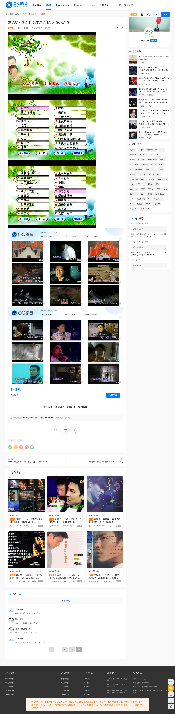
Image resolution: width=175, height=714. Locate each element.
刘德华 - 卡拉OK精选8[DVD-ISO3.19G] (106, 461)
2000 (162, 150)
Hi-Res (91, 5)
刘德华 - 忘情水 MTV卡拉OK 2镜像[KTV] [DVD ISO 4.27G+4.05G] (26, 576)
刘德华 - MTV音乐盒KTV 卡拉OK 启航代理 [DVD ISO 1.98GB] (65, 576)
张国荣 (162, 159)
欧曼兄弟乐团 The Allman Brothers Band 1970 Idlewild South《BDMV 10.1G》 (153, 102)
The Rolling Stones (155, 199)
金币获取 (87, 683)
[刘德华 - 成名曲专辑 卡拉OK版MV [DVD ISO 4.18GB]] (65, 494)
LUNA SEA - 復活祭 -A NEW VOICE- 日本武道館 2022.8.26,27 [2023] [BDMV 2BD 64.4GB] (153, 124)
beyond (132, 174)
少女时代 (133, 155)
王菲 (147, 169)
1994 (157, 184)
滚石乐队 (133, 209)
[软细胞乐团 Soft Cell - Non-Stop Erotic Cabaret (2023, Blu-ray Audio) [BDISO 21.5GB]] (133, 92)
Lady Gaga (160, 194)
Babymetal (134, 189)
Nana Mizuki (162, 179)
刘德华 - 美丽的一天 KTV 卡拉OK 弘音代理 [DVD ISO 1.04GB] (105, 576)
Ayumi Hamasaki (136, 169)
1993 (158, 189)
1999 (131, 184)
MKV (150, 184)
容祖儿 (143, 179)
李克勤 (132, 159)
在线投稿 (87, 679)
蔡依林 (151, 179)
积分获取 (116, 5)
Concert (78, 5)
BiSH (131, 204)
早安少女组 (134, 164)
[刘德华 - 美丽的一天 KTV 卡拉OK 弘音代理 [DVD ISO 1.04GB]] (105, 549)
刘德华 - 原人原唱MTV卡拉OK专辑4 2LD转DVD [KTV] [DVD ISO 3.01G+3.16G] (26, 520)
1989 (161, 169)
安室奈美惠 (141, 199)
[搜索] (148, 14)
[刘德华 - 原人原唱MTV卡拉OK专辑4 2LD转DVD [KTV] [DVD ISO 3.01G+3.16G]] (26, 494)
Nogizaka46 (152, 159)
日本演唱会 (9, 687)
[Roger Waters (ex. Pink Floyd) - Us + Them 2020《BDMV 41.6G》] (133, 81)
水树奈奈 (144, 164)
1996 (131, 199)
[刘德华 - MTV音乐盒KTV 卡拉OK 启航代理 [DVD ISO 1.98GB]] (65, 549)
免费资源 (104, 5)
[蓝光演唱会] (16, 5)
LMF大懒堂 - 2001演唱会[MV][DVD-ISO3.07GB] (29, 461)
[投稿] (142, 14)
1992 (143, 189)
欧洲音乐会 (134, 194)
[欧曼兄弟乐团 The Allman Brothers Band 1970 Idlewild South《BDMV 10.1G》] (133, 102)
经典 (19, 440)
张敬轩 (161, 164)
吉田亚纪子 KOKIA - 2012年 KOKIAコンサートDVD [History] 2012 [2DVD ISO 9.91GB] (153, 113)
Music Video (62, 5)
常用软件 (87, 687)
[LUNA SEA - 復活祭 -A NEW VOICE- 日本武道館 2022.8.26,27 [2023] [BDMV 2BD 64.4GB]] (133, 124)
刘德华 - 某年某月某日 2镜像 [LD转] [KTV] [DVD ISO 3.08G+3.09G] (104, 520)
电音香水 (156, 174)
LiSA (138, 184)
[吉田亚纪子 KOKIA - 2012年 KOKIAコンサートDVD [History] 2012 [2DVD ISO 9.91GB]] (133, 113)
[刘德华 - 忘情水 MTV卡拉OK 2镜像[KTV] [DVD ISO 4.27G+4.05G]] (26, 549)
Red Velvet (134, 179)
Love (165, 189)
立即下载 (113, 395)
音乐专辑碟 (38, 28)
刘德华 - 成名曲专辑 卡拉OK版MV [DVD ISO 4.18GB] (65, 520)
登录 (68, 601)
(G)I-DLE (157, 204)
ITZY (158, 155)
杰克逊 (139, 204)
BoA (142, 194)
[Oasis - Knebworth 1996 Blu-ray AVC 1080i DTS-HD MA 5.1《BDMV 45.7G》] (133, 135)
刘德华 (12, 440)
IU (144, 184)
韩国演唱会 (9, 691)
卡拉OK (132, 150)
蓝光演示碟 (9, 694)
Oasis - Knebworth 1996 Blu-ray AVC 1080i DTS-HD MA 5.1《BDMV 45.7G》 (152, 135)
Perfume (141, 159)
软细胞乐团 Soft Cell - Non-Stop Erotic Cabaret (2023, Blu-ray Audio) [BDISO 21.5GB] (152, 91)
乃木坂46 (142, 155)
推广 (121, 28)
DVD (48, 5)
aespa (140, 150)
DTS (154, 169)
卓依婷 (153, 164)
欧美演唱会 (9, 683)
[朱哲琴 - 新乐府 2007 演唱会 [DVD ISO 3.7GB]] (133, 59)
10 (72, 649)
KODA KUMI (144, 209)
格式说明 (87, 691)
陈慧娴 (150, 194)
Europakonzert (144, 174)
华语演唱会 (9, 679)
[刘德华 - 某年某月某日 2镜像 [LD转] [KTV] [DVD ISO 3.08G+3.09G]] (105, 494)
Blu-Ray (37, 5)
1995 (151, 155)
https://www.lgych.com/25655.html (38, 417)
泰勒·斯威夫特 (151, 150)
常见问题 (128, 5)
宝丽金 (150, 189)
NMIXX (147, 204)
